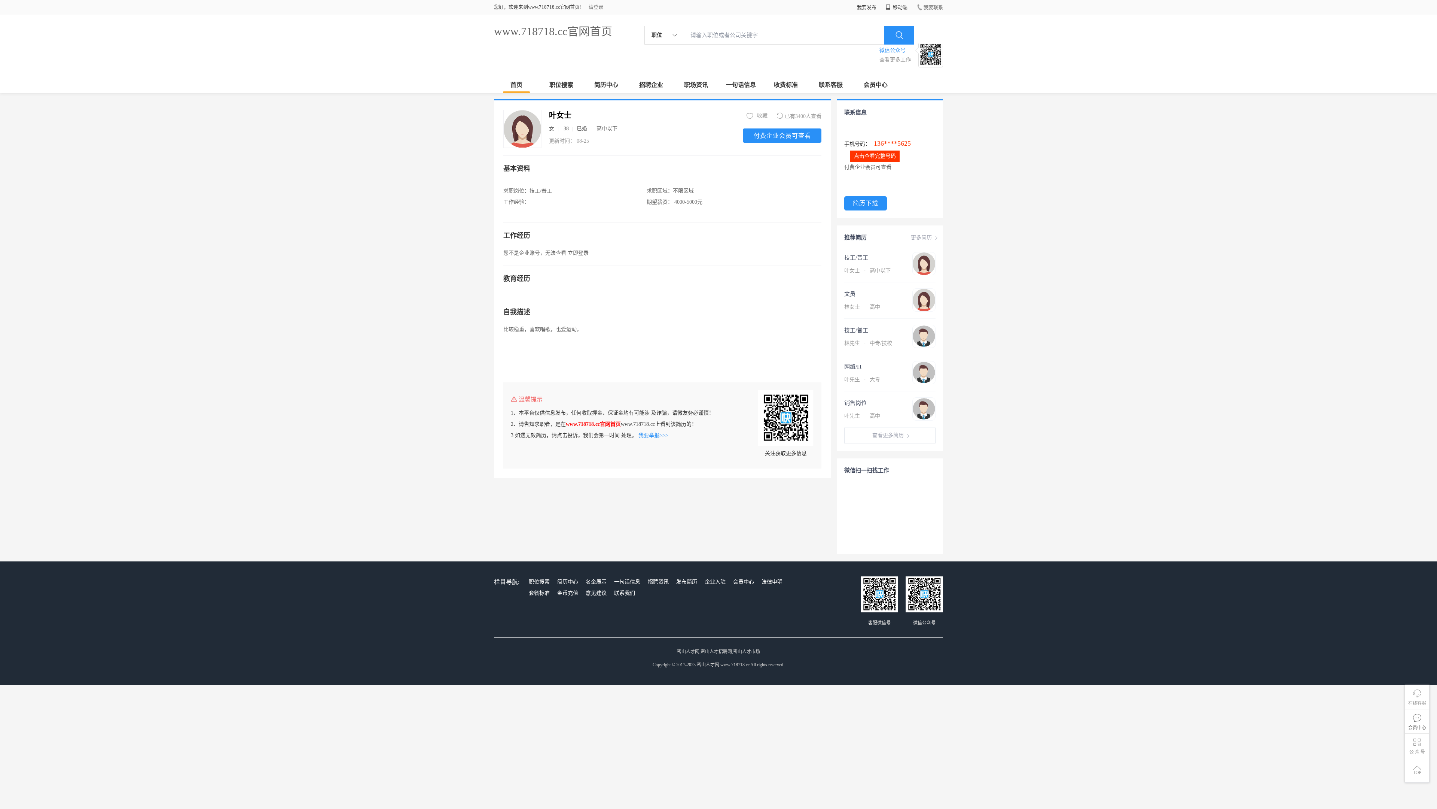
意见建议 (596, 593)
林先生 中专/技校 (868, 343)
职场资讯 (696, 85)
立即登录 (578, 253)
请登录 (596, 7)
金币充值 (567, 593)
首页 (516, 85)
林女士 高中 (862, 307)
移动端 (899, 7)
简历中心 (606, 85)
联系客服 (831, 85)
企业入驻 (715, 582)
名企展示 (596, 582)
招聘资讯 (658, 582)
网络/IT (853, 367)
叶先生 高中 (862, 416)
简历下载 (865, 203)
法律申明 (772, 582)
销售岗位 (855, 403)
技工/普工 (856, 258)
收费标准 (786, 85)
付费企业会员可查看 (782, 136)
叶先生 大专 (862, 379)
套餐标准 (539, 593)
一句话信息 (741, 85)
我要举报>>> (653, 435)
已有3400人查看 (803, 116)
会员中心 (876, 85)
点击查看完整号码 (875, 156)
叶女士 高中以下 (867, 270)
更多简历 (921, 237)
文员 (849, 294)
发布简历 (686, 582)
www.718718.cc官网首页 (553, 31)
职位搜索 (561, 85)
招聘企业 (651, 85)
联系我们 (624, 593)
